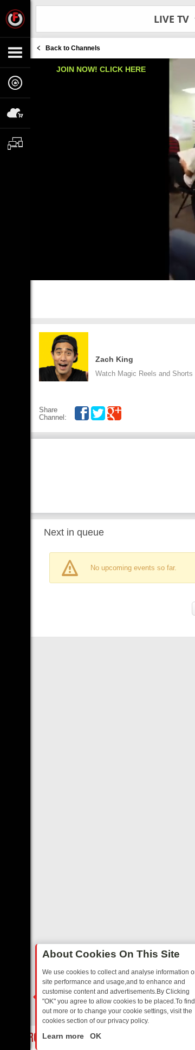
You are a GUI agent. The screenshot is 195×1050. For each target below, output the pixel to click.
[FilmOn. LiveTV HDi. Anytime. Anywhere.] (15, 18)
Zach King (114, 359)
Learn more (64, 1036)
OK (94, 1036)
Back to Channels (73, 48)
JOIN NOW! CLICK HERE (101, 69)
